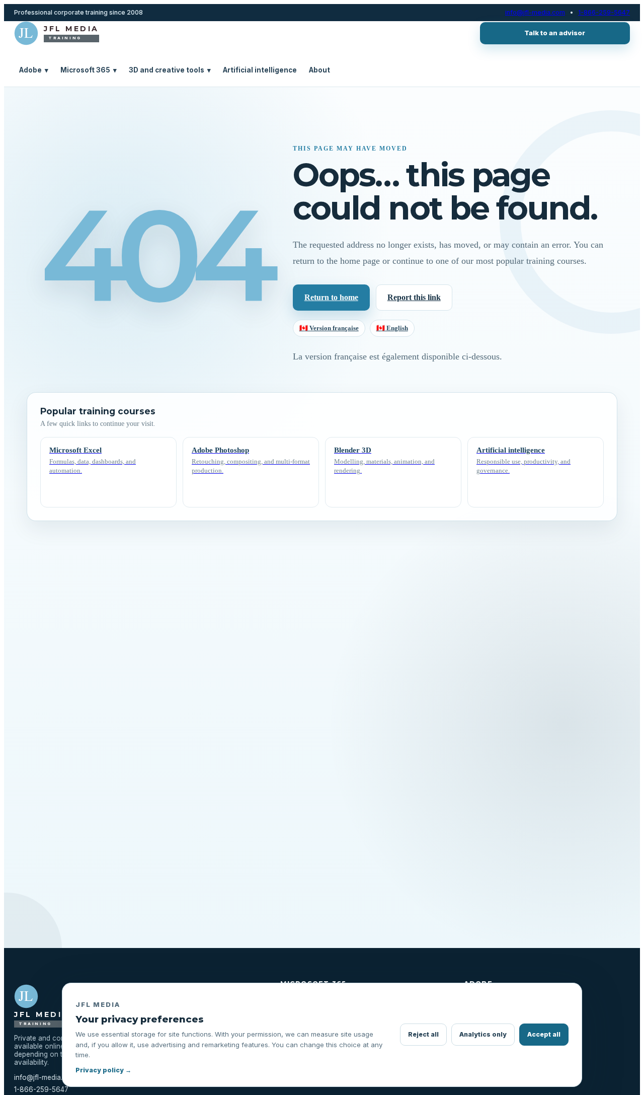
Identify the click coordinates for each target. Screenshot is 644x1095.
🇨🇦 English (392, 328)
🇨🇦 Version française (329, 328)
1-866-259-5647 (604, 12)
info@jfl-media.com (535, 12)
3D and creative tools (170, 70)
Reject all (423, 1034)
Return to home (331, 297)
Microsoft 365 (88, 70)
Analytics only (483, 1034)
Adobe (33, 70)
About (319, 70)
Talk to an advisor (554, 33)
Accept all (543, 1034)
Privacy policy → (103, 1070)
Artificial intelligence (260, 70)
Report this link (414, 297)
